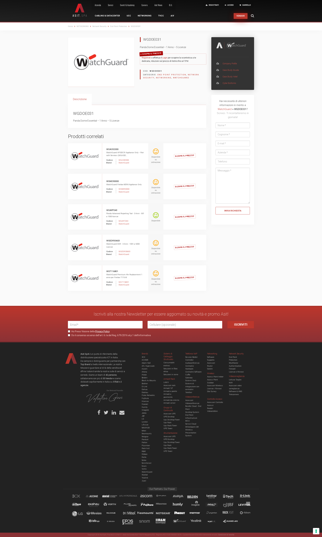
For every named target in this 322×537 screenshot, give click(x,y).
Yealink (145, 478)
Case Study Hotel (230, 76)
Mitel (144, 431)
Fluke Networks (148, 395)
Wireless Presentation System (190, 433)
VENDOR (240, 16)
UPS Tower (168, 428)
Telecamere (234, 394)
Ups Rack (167, 422)
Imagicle (145, 410)
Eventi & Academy (127, 5)
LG (143, 419)
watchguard (180, 522)
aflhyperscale (129, 496)
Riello (144, 457)
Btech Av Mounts (149, 380)
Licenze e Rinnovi (236, 372)
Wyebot (145, 475)
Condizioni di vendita (226, 535)
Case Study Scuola (231, 70)
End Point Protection (118, 26)
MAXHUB (145, 428)
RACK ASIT (230, 513)
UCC (129, 16)
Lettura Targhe (235, 380)
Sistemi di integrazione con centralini (192, 386)
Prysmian (146, 445)
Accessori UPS (169, 414)
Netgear (145, 437)
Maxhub (112, 513)
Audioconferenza (192, 363)
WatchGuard (181, 78)
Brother (145, 383)
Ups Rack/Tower (170, 426)
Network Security (99, 26)
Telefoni (188, 392)
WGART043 (111, 210)
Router (210, 366)
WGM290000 (112, 181)
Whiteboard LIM (192, 427)
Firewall (232, 369)
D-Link (144, 387)
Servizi (110, 5)
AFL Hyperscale (148, 366)
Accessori (211, 363)
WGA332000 (112, 149)
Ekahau (145, 392)
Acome (96, 496)
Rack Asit (146, 448)
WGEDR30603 (113, 240)
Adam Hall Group (112, 496)
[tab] (80, 99)
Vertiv (144, 469)
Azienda (98, 5)
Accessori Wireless (215, 386)
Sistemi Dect (190, 380)
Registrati (146, 58)
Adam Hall (146, 363)
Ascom (144, 369)
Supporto (210, 360)
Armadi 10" (168, 388)
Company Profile (230, 63)
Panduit (145, 439)
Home (70, 26)
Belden (144, 378)
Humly (144, 407)
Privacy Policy (102, 331)
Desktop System (192, 412)
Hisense (145, 401)
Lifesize (145, 425)
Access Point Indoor (215, 377)
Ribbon (144, 454)
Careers (144, 5)
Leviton (145, 422)
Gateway (189, 378)
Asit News (158, 5)
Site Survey (211, 391)
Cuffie (187, 375)
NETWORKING (83, 26)
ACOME (145, 360)
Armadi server (169, 403)
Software (210, 357)
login (188, 152)
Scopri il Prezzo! (152, 53)
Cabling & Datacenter (107, 16)
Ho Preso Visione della (90, 331)
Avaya (144, 375)
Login (164, 58)
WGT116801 (112, 271)
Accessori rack (169, 385)
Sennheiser (146, 463)
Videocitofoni (212, 411)
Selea (144, 460)
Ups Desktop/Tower (172, 420)
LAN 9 (166, 382)
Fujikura (145, 398)
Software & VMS (235, 391)
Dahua (144, 389)
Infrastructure (191, 418)
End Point (189, 415)
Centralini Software (193, 372)
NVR (231, 383)
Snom (144, 466)
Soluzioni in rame (171, 374)
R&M (144, 451)
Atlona (144, 372)
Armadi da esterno (171, 400)
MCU (187, 421)
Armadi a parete (170, 391)
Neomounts (147, 434)
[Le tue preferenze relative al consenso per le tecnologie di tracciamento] (316, 531)
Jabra (144, 413)
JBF (143, 416)
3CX (143, 357)
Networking (144, 16)
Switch (210, 369)
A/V (172, 16)
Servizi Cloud (190, 424)
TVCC (161, 16)
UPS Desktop (169, 417)
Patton (144, 442)
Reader (210, 408)
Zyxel (144, 481)
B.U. (170, 5)
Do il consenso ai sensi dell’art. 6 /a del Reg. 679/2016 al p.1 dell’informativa (111, 335)
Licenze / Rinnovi (214, 389)
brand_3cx (79, 496)
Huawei (145, 404)
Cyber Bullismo (229, 83)
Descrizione (80, 99)
